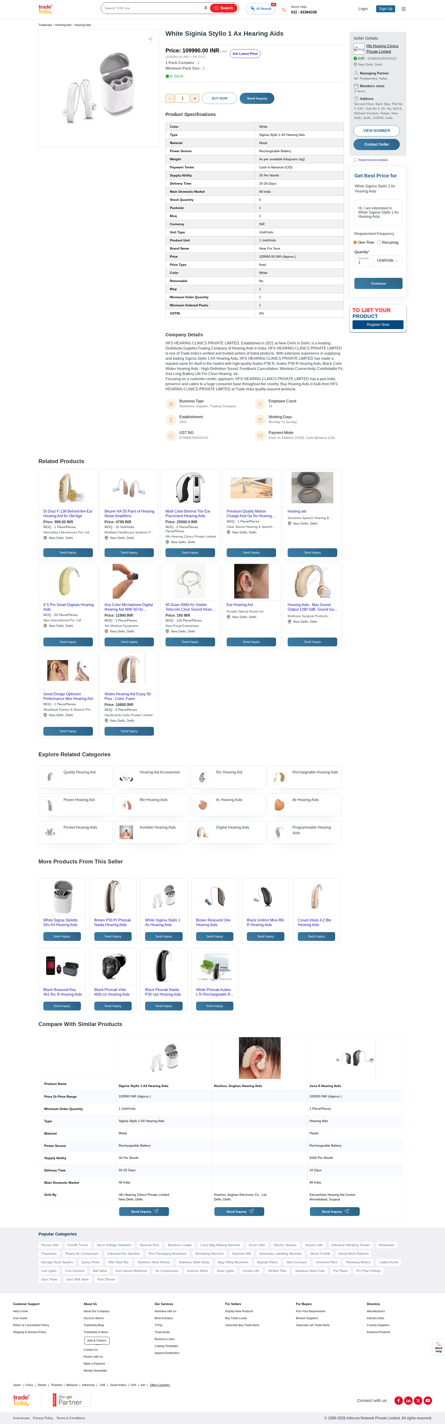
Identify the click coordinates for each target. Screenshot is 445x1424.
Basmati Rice (149, 1245)
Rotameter (386, 1245)
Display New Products (239, 1311)
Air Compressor (167, 1271)
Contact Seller (376, 144)
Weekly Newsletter (95, 1370)
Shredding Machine (209, 1253)
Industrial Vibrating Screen (350, 1245)
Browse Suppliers (307, 1318)
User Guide (20, 1318)
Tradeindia (45, 25)
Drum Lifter (257, 1245)
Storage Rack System (57, 1262)
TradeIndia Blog (94, 1325)
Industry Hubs (375, 1318)
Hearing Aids (63, 25)
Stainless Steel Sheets (153, 1262)
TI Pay (158, 1325)
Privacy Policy (43, 1418)
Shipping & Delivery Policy (29, 1332)
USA (133, 1385)
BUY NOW (219, 98)
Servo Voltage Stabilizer (114, 1245)
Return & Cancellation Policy (31, 1325)
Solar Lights (225, 1271)
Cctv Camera (74, 1271)
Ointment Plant (326, 1262)
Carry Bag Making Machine (220, 1245)
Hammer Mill (241, 1253)
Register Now (378, 325)
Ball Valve (100, 1271)
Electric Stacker (285, 1245)
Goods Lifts (251, 1271)
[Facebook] (398, 1400)
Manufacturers (376, 1311)
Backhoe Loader (180, 1245)
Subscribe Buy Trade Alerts (242, 1325)
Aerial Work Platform (354, 1253)
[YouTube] (428, 1400)
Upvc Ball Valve (77, 1279)
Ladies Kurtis (388, 1262)
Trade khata (162, 1332)
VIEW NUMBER (376, 131)
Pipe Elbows (106, 1279)
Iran (143, 1385)
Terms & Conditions (70, 1418)
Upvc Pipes (49, 1279)
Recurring (390, 242)
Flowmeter (49, 1253)
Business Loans (165, 1339)
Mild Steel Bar (118, 1262)
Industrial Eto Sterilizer (123, 1253)
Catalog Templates (166, 1346)
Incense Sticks (197, 1271)
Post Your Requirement (310, 1311)
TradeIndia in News (96, 1332)
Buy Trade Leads (236, 1318)
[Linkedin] (408, 1400)
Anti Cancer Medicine (131, 1271)
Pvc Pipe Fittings (368, 1271)
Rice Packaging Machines (168, 1253)
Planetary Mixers (358, 1262)
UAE (102, 1385)
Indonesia (88, 1385)
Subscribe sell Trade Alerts (313, 1325)
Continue (378, 283)
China (29, 1385)
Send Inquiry (257, 98)
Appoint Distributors (167, 1353)
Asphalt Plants (267, 1262)
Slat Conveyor (296, 1262)
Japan (17, 1385)
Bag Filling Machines (233, 1262)
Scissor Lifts (314, 1245)
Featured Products (378, 1332)
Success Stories (94, 1318)
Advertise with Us (165, 1311)
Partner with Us (93, 1356)
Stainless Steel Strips (194, 1262)
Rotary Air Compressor (82, 1253)
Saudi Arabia (118, 1385)
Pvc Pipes (340, 1271)
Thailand (56, 1385)
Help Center (20, 1311)
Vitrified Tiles (277, 1271)
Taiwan (41, 1385)
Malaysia (72, 1385)
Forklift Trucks (77, 1245)
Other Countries (160, 1385)
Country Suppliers (378, 1325)
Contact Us (91, 1349)
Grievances (21, 1418)
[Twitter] (418, 1400)
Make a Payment (94, 1363)
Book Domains (164, 1318)
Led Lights (49, 1271)
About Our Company (96, 1311)
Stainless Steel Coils (310, 1271)
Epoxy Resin (91, 1262)
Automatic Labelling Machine (280, 1253)
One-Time (366, 242)
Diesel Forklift (320, 1253)
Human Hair (50, 1245)
